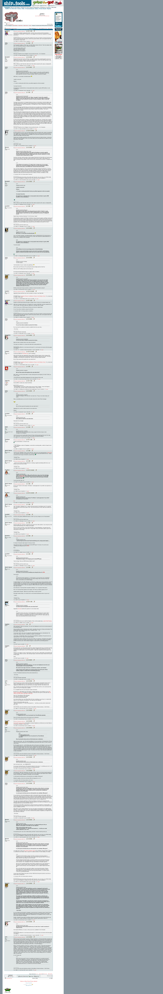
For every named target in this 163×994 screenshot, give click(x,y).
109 (48, 28)
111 (51, 28)
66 (39, 28)
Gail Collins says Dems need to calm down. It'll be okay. (32, 693)
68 (41, 28)
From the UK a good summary (19, 723)
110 (50, 28)
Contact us (22, 981)
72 (46, 28)
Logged (33, 41)
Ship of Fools (27, 981)
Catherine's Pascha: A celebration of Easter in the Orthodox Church (33, 296)
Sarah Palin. (50, 452)
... (38, 28)
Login (13, 25)
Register (16, 25)
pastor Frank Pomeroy (47, 620)
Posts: (16, 41)
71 (45, 28)
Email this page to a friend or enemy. (11, 28)
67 (40, 28)
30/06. (28, 545)
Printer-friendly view (10, 24)
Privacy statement (33, 981)
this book (19, 608)
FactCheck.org (25, 353)
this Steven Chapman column (29, 850)
